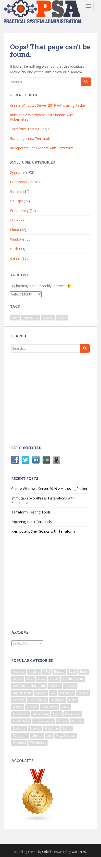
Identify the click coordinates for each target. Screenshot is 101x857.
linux (15, 317)
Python (62, 721)
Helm (72, 700)
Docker (41, 693)
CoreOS (54, 686)
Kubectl (32, 707)
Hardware (58, 700)
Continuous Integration (29, 686)
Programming (43, 721)
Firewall (82, 693)
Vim (49, 735)
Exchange (66, 693)
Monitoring (20, 714)
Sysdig (66, 728)
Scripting (19, 728)
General (16, 191)
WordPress (79, 852)
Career (15, 258)
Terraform (20, 735)
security (47, 317)
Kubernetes (50, 707)
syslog (62, 317)
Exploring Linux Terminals (30, 138)
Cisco (41, 679)
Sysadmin (17, 172)
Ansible (34, 671)
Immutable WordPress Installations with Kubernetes (41, 117)
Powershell (72, 714)
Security (34, 728)
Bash (14, 248)
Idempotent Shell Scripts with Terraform (42, 148)
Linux (14, 220)
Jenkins (18, 707)
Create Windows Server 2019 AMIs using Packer (48, 105)
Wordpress (38, 743)
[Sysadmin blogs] (37, 795)
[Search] (86, 81)
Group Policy (37, 700)
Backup (59, 671)
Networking (41, 714)
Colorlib (47, 852)
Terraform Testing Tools (29, 129)
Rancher (77, 721)
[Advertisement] (51, 398)
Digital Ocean (22, 693)
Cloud (14, 229)
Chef (30, 679)
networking (30, 317)
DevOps (16, 201)
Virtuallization (65, 735)
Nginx (57, 714)
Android (19, 671)
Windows (17, 239)
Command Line (22, 181)
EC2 (53, 693)
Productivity (19, 210)
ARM (47, 671)
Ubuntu (37, 735)
